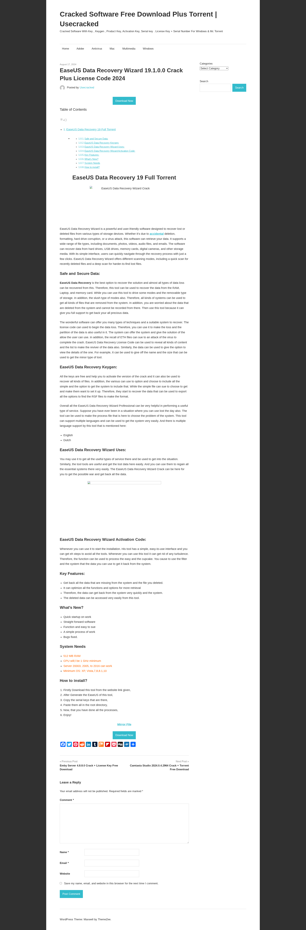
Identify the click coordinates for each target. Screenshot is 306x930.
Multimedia (128, 48)
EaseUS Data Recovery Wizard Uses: (104, 147)
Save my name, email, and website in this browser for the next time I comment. (111, 883)
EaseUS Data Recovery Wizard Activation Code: (109, 151)
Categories (206, 63)
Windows (148, 48)
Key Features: (91, 155)
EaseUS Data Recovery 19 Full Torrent (91, 129)
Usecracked (87, 87)
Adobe (80, 48)
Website (65, 873)
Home (65, 48)
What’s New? (91, 159)
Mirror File (124, 724)
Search (204, 81)
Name (64, 852)
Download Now (124, 100)
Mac (112, 48)
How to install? (92, 167)
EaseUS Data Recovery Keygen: (101, 143)
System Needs (92, 163)
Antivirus (97, 48)
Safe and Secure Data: (96, 138)
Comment (67, 799)
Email (64, 863)
